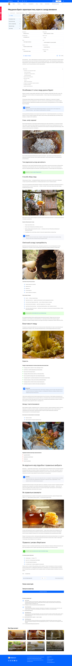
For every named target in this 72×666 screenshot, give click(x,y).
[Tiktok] (26, 1)
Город (41, 3)
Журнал (24, 3)
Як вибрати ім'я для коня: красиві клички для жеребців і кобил (35, 604)
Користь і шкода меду (14, 23)
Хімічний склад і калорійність (28, 76)
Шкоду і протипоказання (28, 81)
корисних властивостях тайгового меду (40, 551)
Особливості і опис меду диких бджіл (30, 70)
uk (54, 1)
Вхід (58, 1)
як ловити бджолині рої (37, 172)
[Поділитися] (57, 56)
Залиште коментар (28, 589)
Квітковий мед (27, 573)
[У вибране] (24, 632)
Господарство (31, 3)
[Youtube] (18, 1)
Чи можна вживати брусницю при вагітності (32, 623)
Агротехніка (47, 3)
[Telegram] (22, 1)
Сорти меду (14, 28)
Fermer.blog (9, 4)
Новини (19, 3)
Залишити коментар (43, 591)
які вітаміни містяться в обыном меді (39, 313)
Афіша (14, 3)
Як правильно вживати (27, 84)
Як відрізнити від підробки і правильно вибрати (31, 83)
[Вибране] (63, 1)
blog (10, 1)
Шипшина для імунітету (29, 610)
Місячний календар (55, 3)
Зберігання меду (14, 26)
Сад (36, 3)
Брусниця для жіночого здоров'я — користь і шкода (33, 617)
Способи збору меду (27, 75)
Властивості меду (26, 78)
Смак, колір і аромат (27, 72)
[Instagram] (24, 1)
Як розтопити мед (14, 21)
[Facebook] (20, 1)
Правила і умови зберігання (28, 86)
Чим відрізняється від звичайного (29, 73)
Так (42, 578)
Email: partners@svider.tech (51, 662)
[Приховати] (62, 69)
